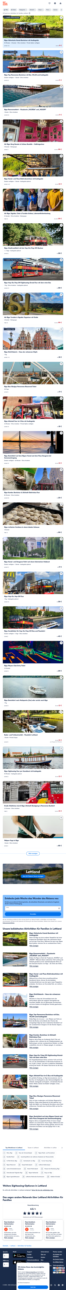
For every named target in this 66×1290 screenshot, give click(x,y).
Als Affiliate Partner (58, 1262)
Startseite (5, 1246)
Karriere (43, 1257)
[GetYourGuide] (5, 3)
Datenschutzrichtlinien (8, 923)
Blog (42, 1260)
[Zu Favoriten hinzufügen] (61, 17)
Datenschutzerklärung (33, 1260)
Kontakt (29, 1254)
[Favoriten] (49, 3)
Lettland (12, 1246)
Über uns (43, 1254)
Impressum (30, 1257)
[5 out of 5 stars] (12, 1226)
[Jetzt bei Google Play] (19, 1255)
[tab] (14, 1147)
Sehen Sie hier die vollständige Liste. (42, 1190)
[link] (33, 32)
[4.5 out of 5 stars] (33, 1213)
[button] (33, 32)
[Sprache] (55, 3)
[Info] (29, 13)
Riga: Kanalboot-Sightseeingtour (9, 1223)
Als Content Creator (58, 1259)
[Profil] (60, 3)
